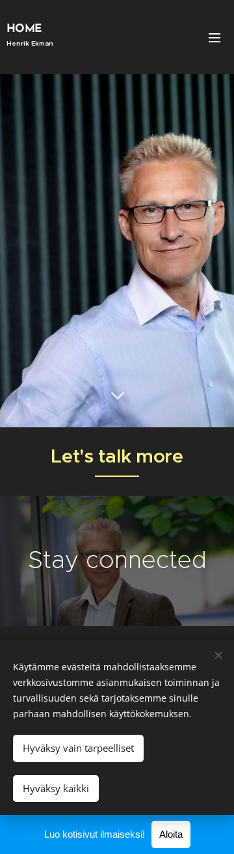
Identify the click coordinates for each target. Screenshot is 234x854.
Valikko (215, 37)
